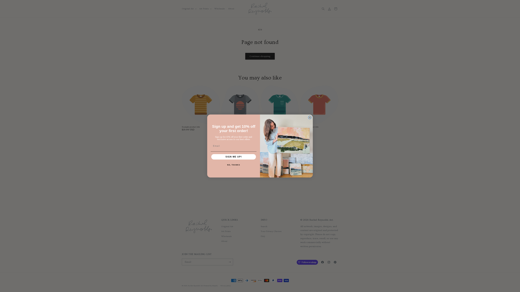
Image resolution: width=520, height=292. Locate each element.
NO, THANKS (233, 165)
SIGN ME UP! (233, 157)
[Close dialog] (309, 117)
